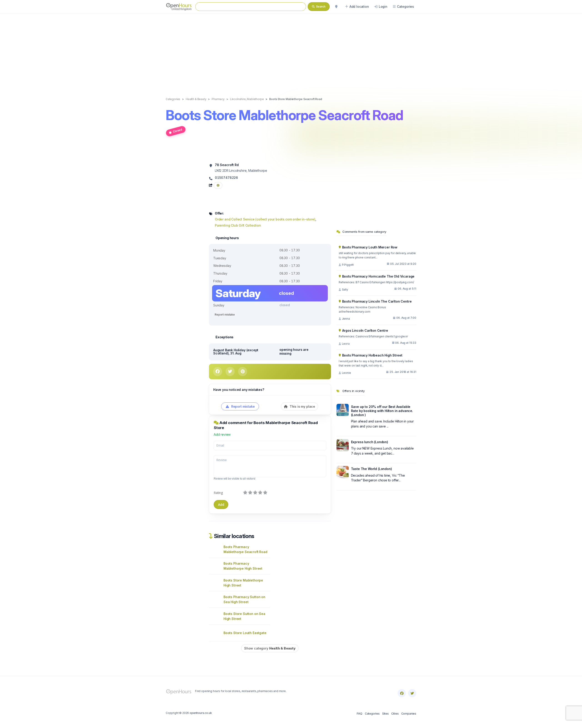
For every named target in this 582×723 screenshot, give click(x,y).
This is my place (302, 406)
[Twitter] (412, 693)
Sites (385, 713)
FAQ (359, 713)
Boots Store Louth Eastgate (244, 633)
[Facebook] (402, 693)
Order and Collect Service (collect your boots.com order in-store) (265, 219)
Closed (177, 130)
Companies (408, 713)
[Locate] (336, 6)
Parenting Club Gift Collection (238, 225)
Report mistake (225, 314)
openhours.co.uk (201, 713)
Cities (395, 713)
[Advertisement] (291, 50)
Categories (372, 713)
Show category (270, 648)
